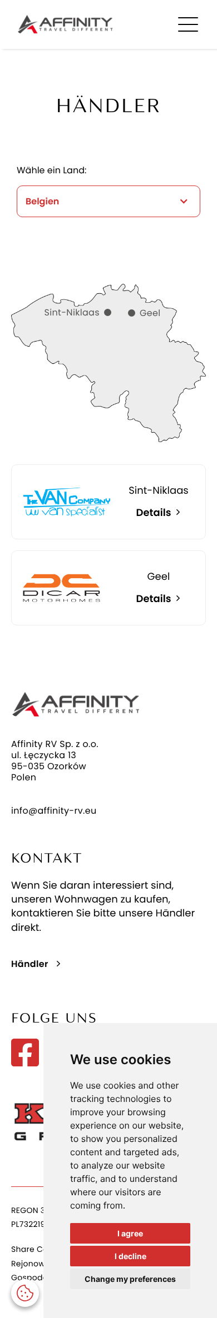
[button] (25, 1293)
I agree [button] (130, 1233)
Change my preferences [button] (130, 1279)
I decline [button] (130, 1256)
